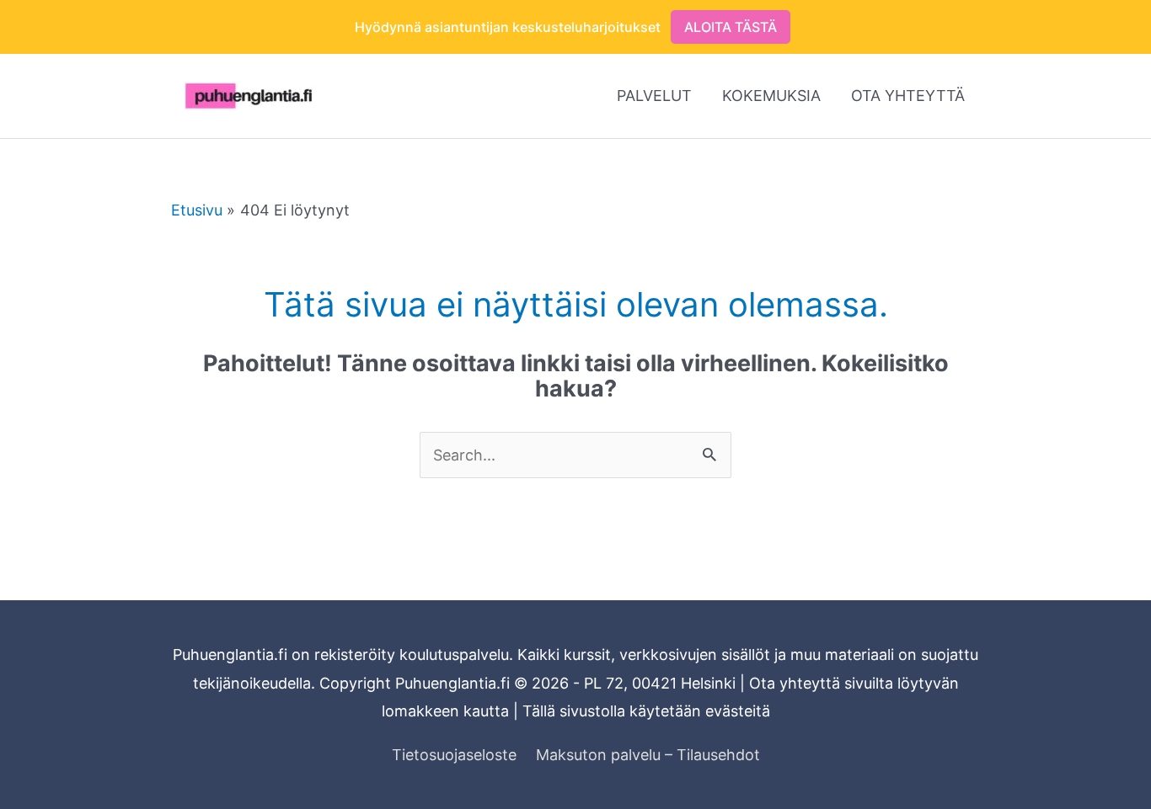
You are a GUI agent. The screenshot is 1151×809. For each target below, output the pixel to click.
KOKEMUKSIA (771, 95)
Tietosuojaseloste (454, 755)
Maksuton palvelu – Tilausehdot (648, 755)
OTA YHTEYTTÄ (908, 95)
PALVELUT (654, 95)
